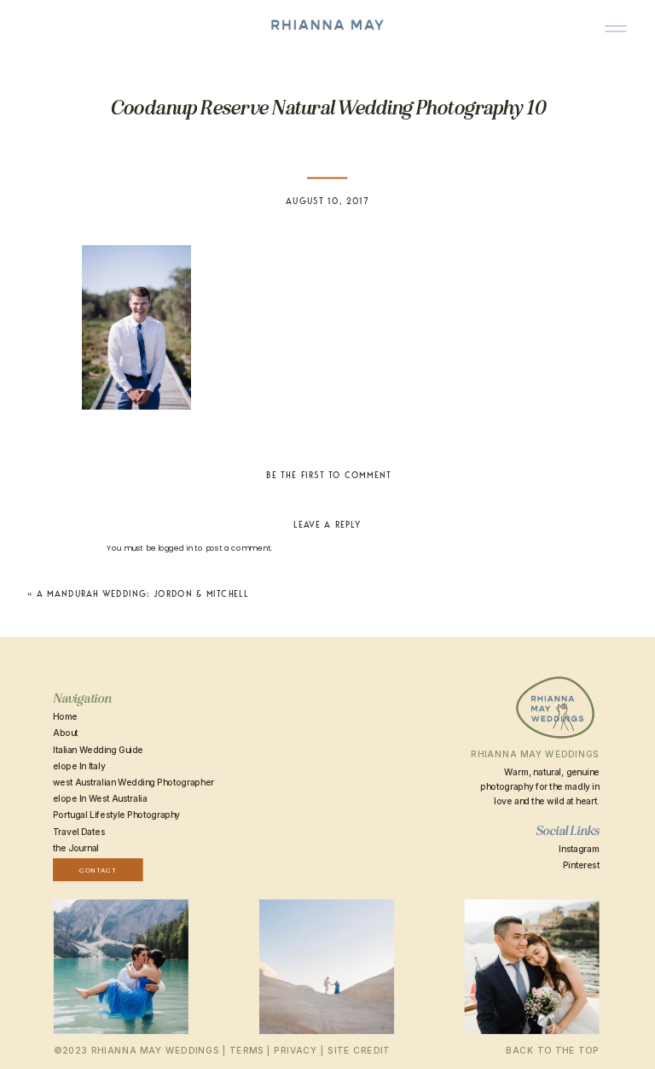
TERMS (246, 1050)
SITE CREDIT (359, 1050)
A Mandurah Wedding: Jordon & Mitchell (142, 594)
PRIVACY (295, 1050)
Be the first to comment (328, 475)
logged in (175, 547)
